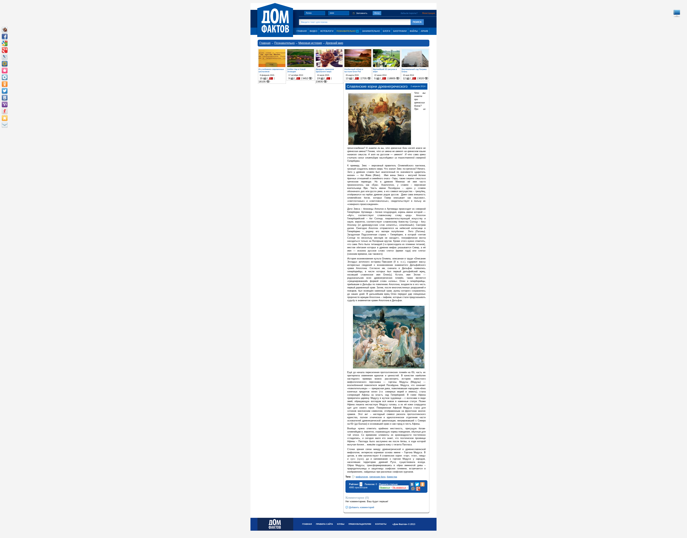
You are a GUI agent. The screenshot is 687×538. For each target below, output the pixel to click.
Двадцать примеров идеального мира (325, 70)
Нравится (385, 487)
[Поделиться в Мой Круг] (5, 77)
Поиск (417, 22)
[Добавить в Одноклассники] (5, 84)
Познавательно (346, 31)
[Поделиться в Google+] (5, 50)
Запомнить (361, 13)
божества (392, 476)
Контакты (380, 524)
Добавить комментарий (361, 507)
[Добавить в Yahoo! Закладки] (5, 104)
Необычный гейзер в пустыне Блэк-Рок (353, 70)
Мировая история (310, 43)
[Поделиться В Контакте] (5, 98)
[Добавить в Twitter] (5, 91)
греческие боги (377, 476)
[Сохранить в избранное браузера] (5, 118)
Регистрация (428, 13)
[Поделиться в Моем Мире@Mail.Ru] (5, 64)
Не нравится (399, 487)
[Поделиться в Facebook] (5, 36)
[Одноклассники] (422, 484)
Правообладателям (360, 524)
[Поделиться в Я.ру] (5, 111)
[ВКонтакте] (412, 484)
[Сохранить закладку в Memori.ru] (5, 70)
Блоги (386, 31)
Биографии (400, 31)
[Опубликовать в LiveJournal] (5, 57)
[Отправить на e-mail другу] (5, 125)
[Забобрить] (5, 30)
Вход (376, 13)
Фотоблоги (326, 31)
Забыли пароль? (409, 13)
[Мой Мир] (413, 488)
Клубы (340, 524)
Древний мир (334, 43)
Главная (265, 43)
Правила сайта (324, 524)
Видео (313, 31)
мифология (362, 476)
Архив (424, 31)
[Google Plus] (418, 488)
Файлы (414, 31)
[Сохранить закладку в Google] (5, 43)
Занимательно (371, 31)
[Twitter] (417, 484)
